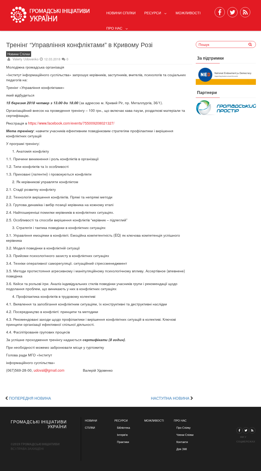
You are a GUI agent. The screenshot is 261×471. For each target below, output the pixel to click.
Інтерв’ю (122, 434)
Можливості (188, 12)
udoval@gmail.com (49, 370)
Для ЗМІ (181, 449)
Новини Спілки (121, 12)
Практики (123, 441)
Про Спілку (183, 427)
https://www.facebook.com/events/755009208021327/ (71, 123)
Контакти (182, 441)
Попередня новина (30, 398)
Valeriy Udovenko (25, 59)
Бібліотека (123, 427)
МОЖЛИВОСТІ (154, 420)
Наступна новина (170, 398)
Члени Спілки (184, 434)
